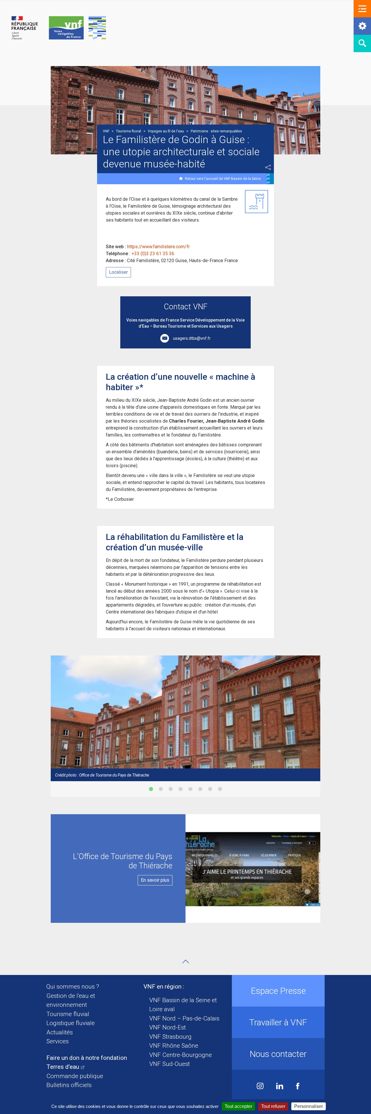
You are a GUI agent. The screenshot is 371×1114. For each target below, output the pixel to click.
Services (57, 1041)
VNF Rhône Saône (173, 1045)
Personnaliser (308, 1106)
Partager (268, 167)
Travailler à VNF (278, 1022)
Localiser (118, 272)
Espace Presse (278, 991)
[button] (362, 8)
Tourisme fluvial (67, 1014)
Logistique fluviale (70, 1023)
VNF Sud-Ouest (169, 1063)
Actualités (59, 1032)
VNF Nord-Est (167, 1027)
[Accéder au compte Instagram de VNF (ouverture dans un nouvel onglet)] (260, 1086)
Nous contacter (278, 1054)
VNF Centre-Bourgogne (180, 1054)
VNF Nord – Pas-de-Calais (184, 1018)
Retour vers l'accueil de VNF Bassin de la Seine (223, 179)
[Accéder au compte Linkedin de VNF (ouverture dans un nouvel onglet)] (279, 1086)
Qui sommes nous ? (72, 986)
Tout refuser (273, 1106)
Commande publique (74, 1076)
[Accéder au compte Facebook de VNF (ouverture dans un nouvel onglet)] (297, 1086)
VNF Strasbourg (170, 1036)
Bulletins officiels (69, 1085)
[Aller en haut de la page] (185, 961)
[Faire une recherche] (362, 43)
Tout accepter (238, 1106)
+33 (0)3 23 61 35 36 (153, 253)
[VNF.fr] (59, 28)
